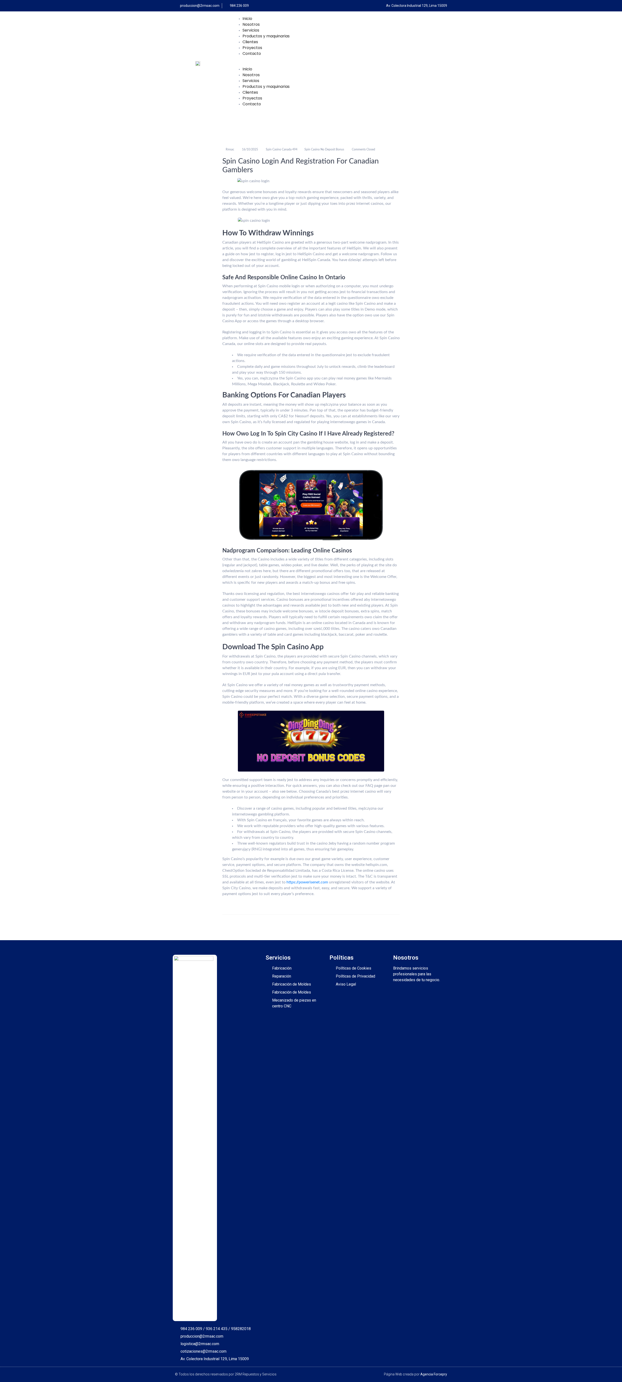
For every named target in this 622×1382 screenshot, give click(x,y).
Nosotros (251, 24)
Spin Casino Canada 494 (281, 149)
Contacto (251, 53)
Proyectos (252, 47)
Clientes (250, 42)
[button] (341, 63)
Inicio (247, 18)
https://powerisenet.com (307, 882)
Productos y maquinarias (266, 36)
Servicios (250, 30)
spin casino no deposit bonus (324, 149)
